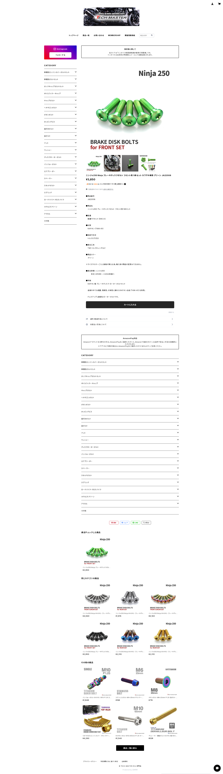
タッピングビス (86, 412)
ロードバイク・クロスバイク (91, 490)
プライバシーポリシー (90, 761)
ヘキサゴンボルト (87, 397)
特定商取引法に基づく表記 (109, 761)
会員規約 (125, 761)
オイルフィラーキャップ (89, 383)
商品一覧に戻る (130, 748)
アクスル (84, 504)
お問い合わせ (99, 35)
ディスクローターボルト (90, 447)
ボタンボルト (86, 405)
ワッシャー (85, 440)
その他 (83, 511)
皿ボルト (84, 426)
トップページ (74, 35)
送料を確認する (108, 189)
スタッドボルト (86, 475)
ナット (83, 433)
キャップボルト (86, 390)
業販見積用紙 (130, 35)
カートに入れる (130, 305)
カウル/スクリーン (87, 497)
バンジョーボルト (87, 454)
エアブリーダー (86, 461)
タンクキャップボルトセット (91, 376)
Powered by (127, 770)
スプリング (85, 482)
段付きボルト (86, 419)
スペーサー (85, 468)
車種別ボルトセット (88, 369)
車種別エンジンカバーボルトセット (94, 362)
